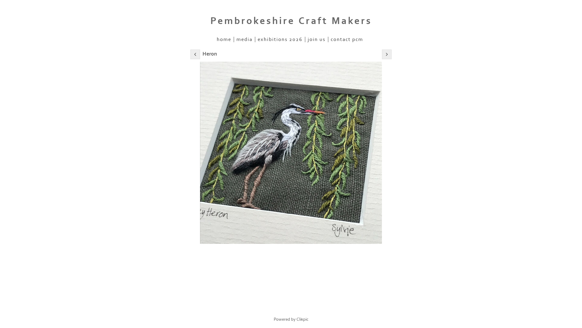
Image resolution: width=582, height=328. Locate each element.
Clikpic (302, 319)
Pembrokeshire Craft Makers (291, 21)
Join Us (317, 39)
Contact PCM (347, 39)
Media (244, 39)
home (224, 39)
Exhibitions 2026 (280, 39)
